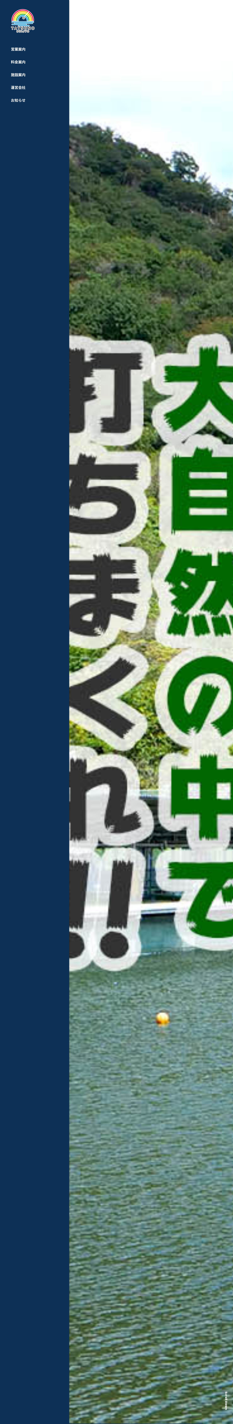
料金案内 (18, 61)
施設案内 (18, 74)
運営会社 (18, 87)
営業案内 (18, 49)
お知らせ (18, 100)
